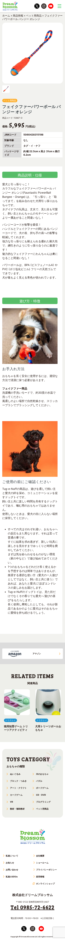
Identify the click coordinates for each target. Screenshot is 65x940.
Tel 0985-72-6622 (32, 907)
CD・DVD (41, 795)
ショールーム (42, 862)
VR (11, 801)
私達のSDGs (12, 876)
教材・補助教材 (17, 808)
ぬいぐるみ (15, 774)
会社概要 (40, 855)
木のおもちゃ (42, 774)
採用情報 (40, 876)
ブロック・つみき (18, 781)
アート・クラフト (18, 788)
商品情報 (18, 15)
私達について (12, 855)
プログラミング (43, 801)
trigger (59, 6)
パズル (39, 781)
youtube (50, 6)
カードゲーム (16, 795)
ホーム (6, 15)
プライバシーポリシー (46, 869)
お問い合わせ (12, 869)
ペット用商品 (34, 15)
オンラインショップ (45, 883)
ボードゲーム (42, 788)
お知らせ (10, 862)
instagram (43, 6)
